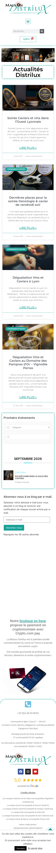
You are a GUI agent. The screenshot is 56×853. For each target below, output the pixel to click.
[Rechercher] (42, 31)
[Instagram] (28, 771)
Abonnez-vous (14, 527)
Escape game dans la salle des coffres (31, 477)
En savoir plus (35, 848)
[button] (28, 21)
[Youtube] (35, 771)
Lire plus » (28, 147)
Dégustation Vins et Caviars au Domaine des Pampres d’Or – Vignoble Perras (28, 362)
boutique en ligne (33, 621)
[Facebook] (21, 771)
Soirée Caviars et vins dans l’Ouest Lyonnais (28, 119)
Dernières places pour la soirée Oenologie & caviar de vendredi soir (28, 201)
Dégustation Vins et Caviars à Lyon (28, 279)
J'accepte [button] (20, 848)
